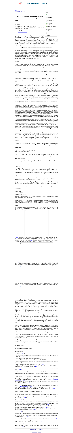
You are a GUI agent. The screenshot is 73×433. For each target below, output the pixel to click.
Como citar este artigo (50, 21)
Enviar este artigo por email (51, 26)
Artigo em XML (49, 18)
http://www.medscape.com (24, 386)
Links (23, 353)
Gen (16, 10)
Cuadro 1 (49, 206)
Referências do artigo (50, 20)
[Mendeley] (46, 32)
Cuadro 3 (17, 262)
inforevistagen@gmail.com (36, 432)
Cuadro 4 (17, 282)
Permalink (48, 35)
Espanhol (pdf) (49, 17)
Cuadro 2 (17, 237)
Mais (47, 32)
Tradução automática (50, 24)
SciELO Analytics (49, 14)
